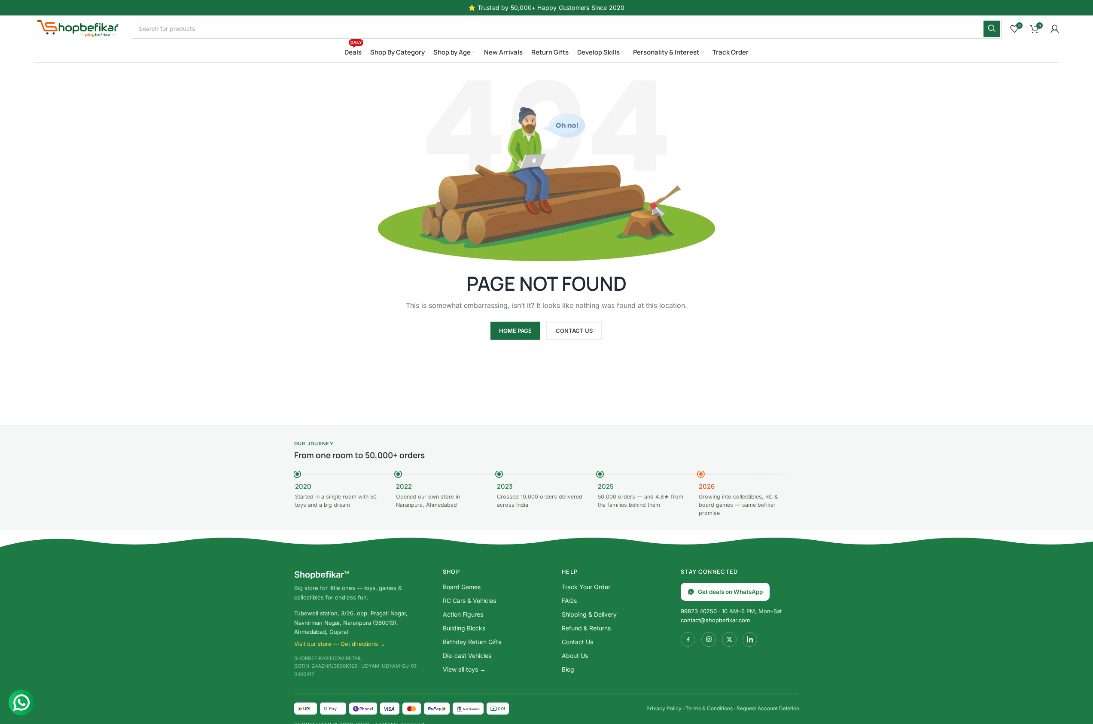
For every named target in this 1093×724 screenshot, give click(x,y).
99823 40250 (699, 611)
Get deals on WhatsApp (730, 591)
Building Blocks (464, 628)
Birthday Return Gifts (472, 641)
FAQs (569, 600)
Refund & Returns (586, 628)
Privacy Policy (664, 708)
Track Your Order (586, 586)
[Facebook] (688, 639)
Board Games (462, 586)
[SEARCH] (991, 29)
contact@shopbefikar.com (715, 620)
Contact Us (577, 641)
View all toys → (464, 669)
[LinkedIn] (750, 639)
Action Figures (463, 614)
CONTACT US (574, 330)
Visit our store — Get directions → (339, 643)
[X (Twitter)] (729, 639)
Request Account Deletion (768, 708)
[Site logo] (78, 27)
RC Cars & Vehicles (469, 600)
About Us (575, 655)
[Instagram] (708, 639)
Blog (568, 669)
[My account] (1054, 28)
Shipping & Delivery (589, 614)
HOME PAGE (515, 330)
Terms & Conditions (709, 708)
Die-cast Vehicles (467, 655)
